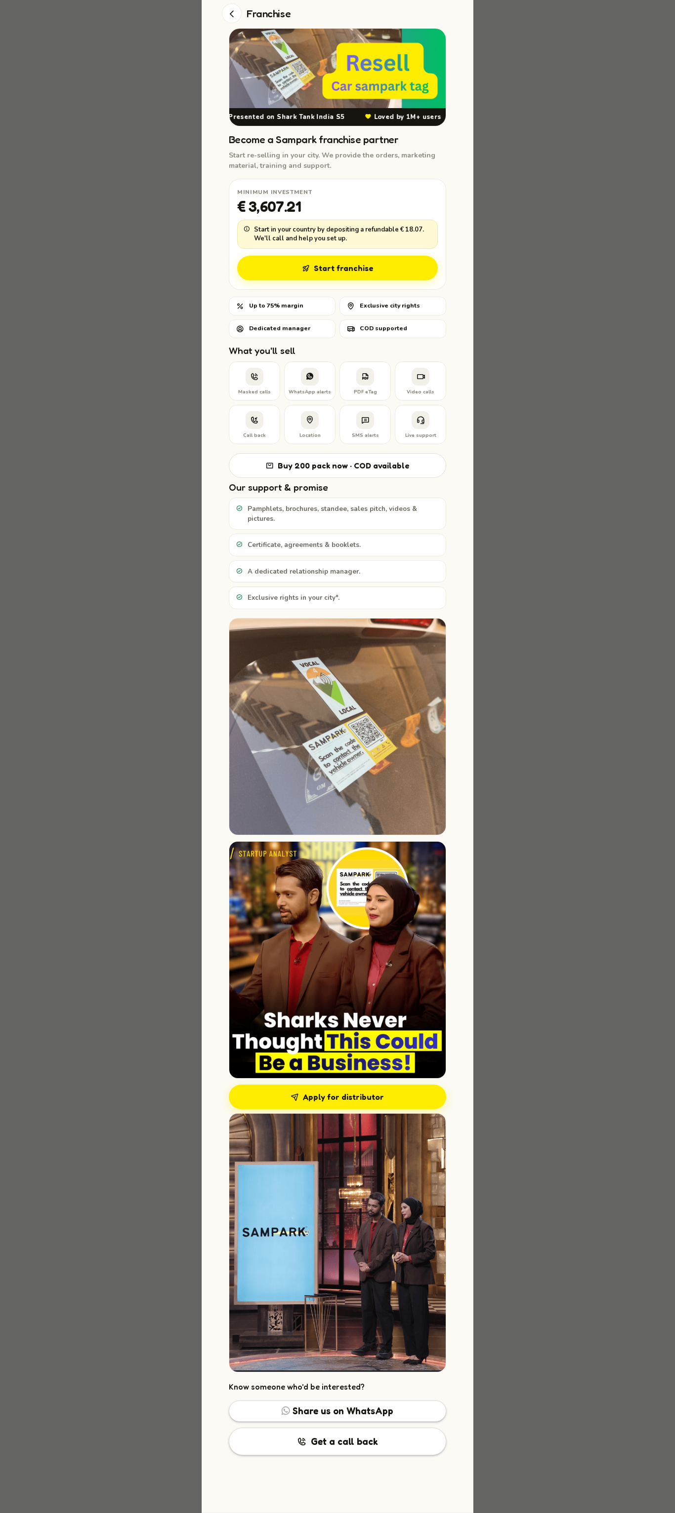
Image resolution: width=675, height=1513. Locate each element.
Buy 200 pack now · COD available (344, 465)
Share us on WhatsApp (341, 1410)
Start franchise (344, 268)
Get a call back (344, 1441)
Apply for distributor (343, 1097)
